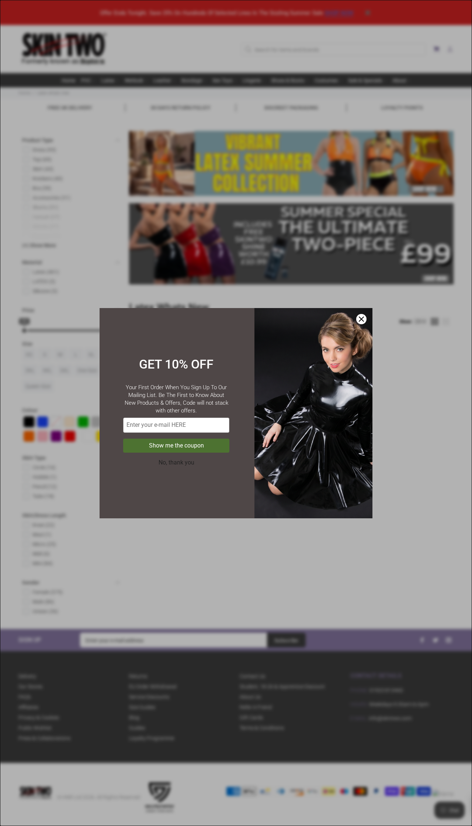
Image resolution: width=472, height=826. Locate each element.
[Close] (361, 319)
